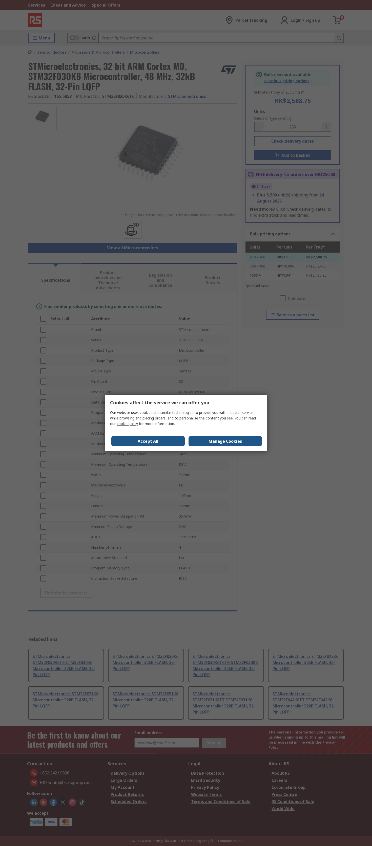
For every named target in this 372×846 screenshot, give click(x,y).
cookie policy (127, 423)
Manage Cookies (225, 441)
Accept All (148, 441)
